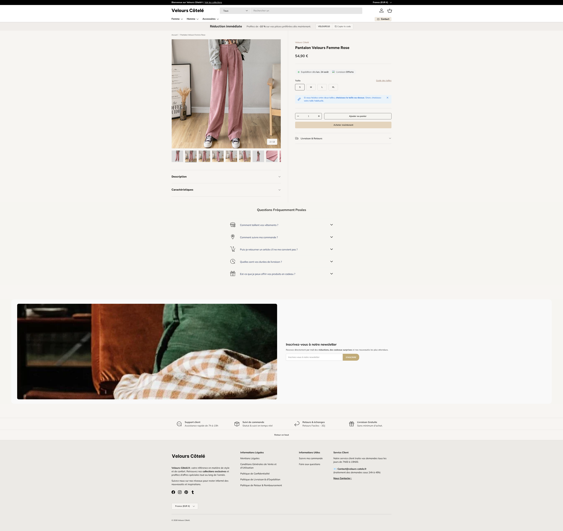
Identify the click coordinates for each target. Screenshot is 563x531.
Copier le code (344, 26)
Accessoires (209, 19)
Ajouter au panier (358, 116)
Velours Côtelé (302, 42)
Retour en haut (281, 435)
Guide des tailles (383, 80)
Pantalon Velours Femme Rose (192, 35)
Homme (191, 19)
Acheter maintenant (343, 125)
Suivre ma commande (311, 458)
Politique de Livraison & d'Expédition (260, 479)
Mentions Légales (250, 458)
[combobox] (291, 10)
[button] (389, 10)
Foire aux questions (309, 464)
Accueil (175, 35)
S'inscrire (351, 357)
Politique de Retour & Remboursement (261, 485)
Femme (176, 19)
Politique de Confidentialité (255, 473)
